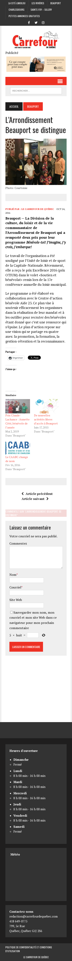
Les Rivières (38, 3)
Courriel (15, 587)
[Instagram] (43, 22)
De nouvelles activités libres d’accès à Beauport (46, 419)
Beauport (55, 3)
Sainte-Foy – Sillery (41, 9)
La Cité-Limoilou (16, 3)
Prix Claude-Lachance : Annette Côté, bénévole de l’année (17, 421)
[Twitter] (36, 22)
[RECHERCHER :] (36, 90)
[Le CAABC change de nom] (17, 448)
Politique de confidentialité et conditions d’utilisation (28, 949)
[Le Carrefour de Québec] (36, 40)
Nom (12, 574)
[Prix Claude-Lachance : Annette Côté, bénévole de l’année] (17, 406)
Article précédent (39, 493)
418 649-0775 (18, 921)
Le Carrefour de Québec (37, 209)
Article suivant (33, 498)
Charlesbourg (16, 9)
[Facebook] (29, 22)
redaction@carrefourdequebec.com (33, 916)
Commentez (18, 543)
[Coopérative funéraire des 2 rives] (36, 69)
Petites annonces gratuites (24, 16)
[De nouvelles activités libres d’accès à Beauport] (46, 406)
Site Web (15, 600)
